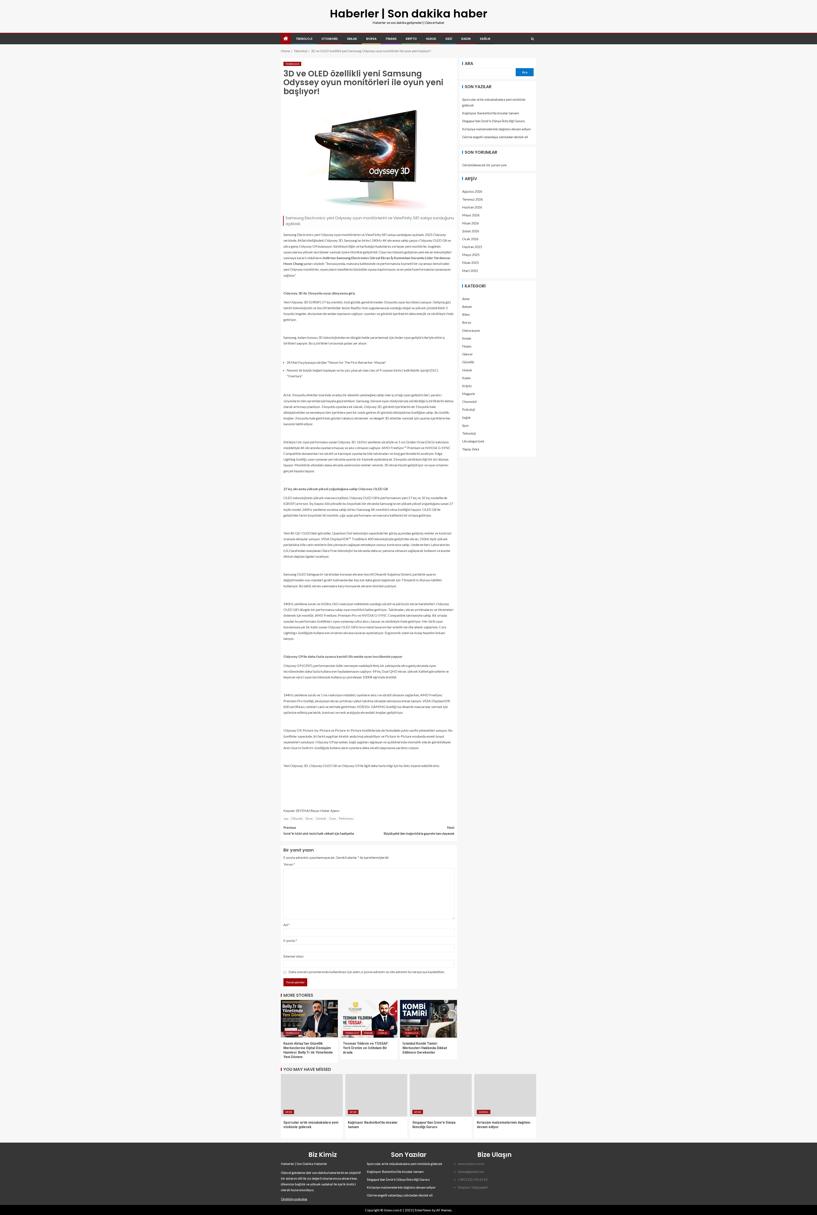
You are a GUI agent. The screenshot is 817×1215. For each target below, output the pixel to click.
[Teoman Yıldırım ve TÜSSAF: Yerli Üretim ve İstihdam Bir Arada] (368, 1019)
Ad (286, 925)
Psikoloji (468, 409)
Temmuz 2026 (472, 199)
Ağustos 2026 (472, 191)
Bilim (466, 314)
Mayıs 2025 (471, 255)
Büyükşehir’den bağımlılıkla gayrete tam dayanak (419, 830)
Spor (465, 425)
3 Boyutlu (297, 818)
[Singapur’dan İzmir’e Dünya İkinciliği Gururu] (441, 1095)
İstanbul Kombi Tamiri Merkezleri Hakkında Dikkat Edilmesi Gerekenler (425, 1048)
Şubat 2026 (470, 231)
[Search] (532, 39)
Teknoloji (304, 39)
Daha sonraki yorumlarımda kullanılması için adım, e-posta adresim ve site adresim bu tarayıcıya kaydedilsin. (367, 972)
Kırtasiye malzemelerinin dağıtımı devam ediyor (496, 129)
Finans (391, 39)
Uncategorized (473, 441)
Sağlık (485, 39)
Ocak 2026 (470, 239)
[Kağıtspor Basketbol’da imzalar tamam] (376, 1095)
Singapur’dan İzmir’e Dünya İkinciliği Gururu (493, 121)
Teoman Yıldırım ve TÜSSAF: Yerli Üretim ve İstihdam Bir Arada (366, 1048)
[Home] (285, 39)
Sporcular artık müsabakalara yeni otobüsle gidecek (404, 1164)
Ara (469, 63)
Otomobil (329, 39)
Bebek (467, 306)
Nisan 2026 (470, 223)
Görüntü (321, 818)
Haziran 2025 (472, 247)
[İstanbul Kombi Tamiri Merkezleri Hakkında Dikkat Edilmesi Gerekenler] (428, 1019)
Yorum (289, 864)
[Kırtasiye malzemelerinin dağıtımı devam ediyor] (505, 1095)
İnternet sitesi (293, 956)
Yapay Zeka (470, 449)
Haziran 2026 (472, 207)
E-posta (290, 940)
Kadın (466, 39)
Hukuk (431, 39)
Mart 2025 (470, 270)
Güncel (382, 1033)
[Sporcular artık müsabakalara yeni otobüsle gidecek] (312, 1095)
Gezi (448, 39)
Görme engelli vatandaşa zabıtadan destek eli (495, 137)
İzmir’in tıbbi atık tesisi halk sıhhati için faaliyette (318, 830)
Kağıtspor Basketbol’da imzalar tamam (490, 113)
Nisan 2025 (470, 262)
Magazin (468, 394)
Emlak (352, 39)
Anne (466, 299)
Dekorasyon (471, 330)
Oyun (332, 818)
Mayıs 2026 (471, 215)
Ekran (309, 818)
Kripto (411, 39)
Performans (346, 818)
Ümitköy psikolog (294, 1199)
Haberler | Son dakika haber (408, 13)
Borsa (371, 39)
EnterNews (423, 1210)
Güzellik (468, 362)
